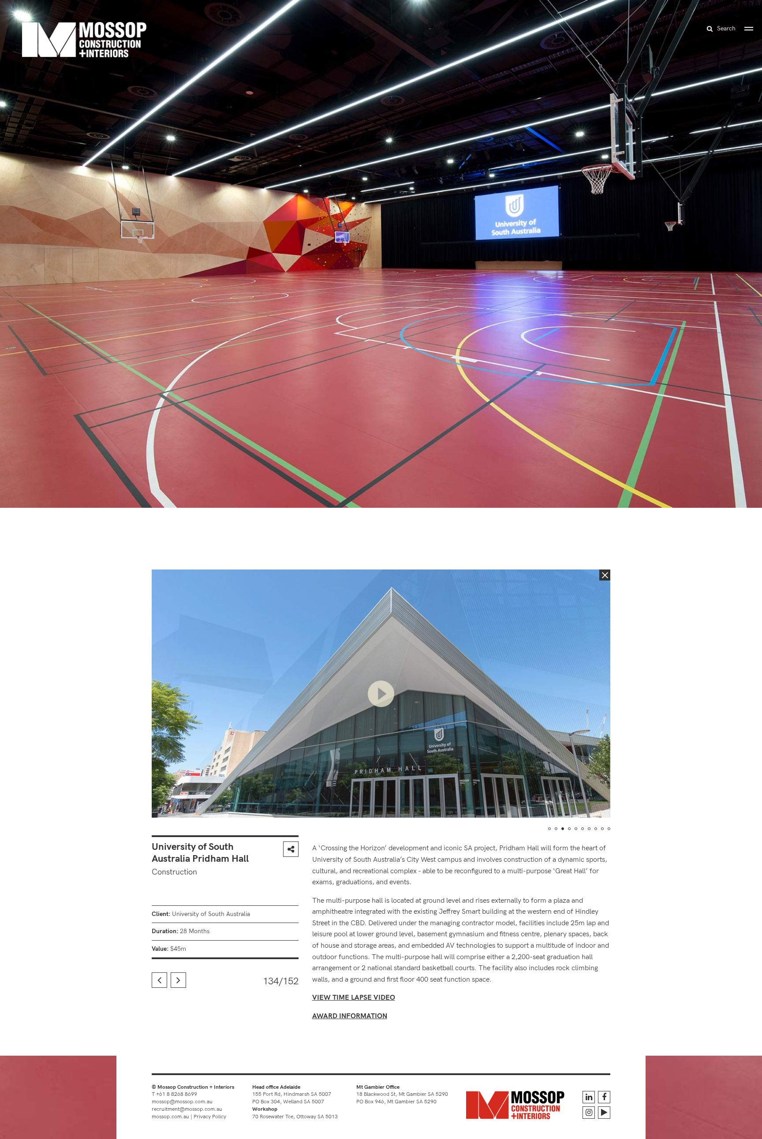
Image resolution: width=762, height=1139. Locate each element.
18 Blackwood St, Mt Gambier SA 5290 (402, 1094)
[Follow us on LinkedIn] (589, 1097)
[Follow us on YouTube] (604, 1112)
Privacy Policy (210, 1116)
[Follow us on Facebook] (604, 1097)
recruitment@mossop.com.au (187, 1109)
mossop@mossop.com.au (182, 1101)
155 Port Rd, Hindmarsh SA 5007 (291, 1094)
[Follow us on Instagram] (589, 1112)
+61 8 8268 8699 (176, 1094)
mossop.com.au (170, 1116)
